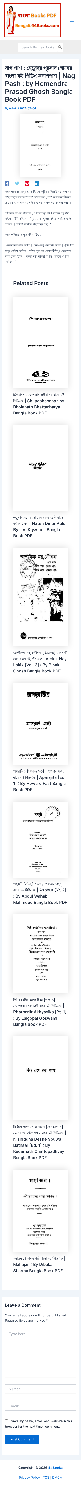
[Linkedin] (37, 183)
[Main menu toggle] (71, 20)
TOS (46, 1478)
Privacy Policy (29, 1478)
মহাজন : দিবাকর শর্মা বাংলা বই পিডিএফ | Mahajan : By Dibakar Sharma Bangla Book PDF (39, 1264)
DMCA (57, 1478)
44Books (55, 1468)
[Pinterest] (27, 183)
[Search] (60, 47)
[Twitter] (17, 183)
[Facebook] (7, 183)
